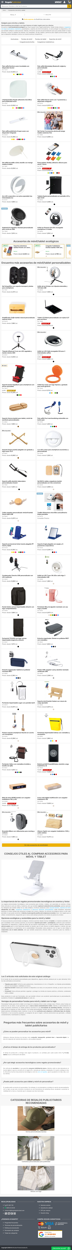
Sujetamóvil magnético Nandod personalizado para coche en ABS (17, 228)
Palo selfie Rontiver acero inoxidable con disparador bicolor (15, 67)
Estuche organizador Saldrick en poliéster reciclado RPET (16, 670)
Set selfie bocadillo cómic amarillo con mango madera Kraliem (17, 163)
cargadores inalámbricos (23, 909)
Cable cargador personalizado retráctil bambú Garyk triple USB (17, 513)
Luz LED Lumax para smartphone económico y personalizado (53, 450)
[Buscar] (69, 6)
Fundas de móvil (26, 39)
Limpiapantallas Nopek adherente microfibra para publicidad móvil (17, 100)
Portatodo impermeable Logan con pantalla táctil (18, 703)
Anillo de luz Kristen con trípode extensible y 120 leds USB (52, 287)
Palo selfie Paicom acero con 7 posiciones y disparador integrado (52, 100)
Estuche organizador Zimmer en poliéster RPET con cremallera (53, 639)
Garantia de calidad (47, 1208)
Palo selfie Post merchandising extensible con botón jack (52, 419)
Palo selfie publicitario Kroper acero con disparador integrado (15, 132)
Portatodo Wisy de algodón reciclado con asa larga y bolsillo (52, 607)
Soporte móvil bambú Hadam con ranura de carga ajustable (51, 702)
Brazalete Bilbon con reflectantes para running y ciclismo (18, 832)
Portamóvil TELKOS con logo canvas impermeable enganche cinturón (14, 639)
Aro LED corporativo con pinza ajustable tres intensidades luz (17, 197)
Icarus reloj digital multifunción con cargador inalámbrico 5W (52, 798)
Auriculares (14, 39)
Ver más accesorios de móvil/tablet (36, 845)
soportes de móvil (65, 907)
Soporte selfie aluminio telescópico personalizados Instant (14, 482)
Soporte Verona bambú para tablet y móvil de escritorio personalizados (17, 419)
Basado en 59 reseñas (50, 1236)
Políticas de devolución (12, 1228)
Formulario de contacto (12, 1230)
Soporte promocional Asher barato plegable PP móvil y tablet (17, 544)
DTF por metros (45, 1210)
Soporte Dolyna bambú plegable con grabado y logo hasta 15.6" (18, 450)
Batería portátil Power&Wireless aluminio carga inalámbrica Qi (53, 765)
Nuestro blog (45, 1213)
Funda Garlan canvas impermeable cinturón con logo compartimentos (18, 607)
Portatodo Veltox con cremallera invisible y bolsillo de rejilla (16, 765)
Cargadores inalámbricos (45, 42)
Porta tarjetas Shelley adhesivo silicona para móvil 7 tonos (52, 163)
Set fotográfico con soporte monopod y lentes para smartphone (17, 287)
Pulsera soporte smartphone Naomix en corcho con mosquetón (18, 733)
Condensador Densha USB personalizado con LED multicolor (17, 576)
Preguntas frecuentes (11, 1222)
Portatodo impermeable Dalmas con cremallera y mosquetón (53, 733)
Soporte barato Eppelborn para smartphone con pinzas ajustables (18, 385)
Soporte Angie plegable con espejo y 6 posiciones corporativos (50, 544)
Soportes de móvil (55, 39)
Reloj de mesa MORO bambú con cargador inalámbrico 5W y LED (16, 798)
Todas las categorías (11, 1233)
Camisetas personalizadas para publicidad (36, 1161)
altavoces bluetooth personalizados (43, 909)
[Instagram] (15, 1213)
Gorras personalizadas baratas (36, 1132)
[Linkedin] (9, 1213)
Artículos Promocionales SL (20, 1247)
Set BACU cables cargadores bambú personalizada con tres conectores (49, 482)
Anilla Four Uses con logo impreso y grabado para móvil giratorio (52, 385)
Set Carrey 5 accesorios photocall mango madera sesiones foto (51, 132)
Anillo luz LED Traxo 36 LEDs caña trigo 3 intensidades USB (51, 576)
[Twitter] (6, 1213)
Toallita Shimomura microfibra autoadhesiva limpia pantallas (52, 513)
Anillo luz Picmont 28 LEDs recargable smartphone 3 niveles (50, 228)
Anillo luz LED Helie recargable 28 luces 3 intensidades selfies (51, 352)
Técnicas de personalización (13, 1225)
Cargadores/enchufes (27, 42)
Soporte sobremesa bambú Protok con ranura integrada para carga (22, 247)
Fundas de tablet (40, 39)
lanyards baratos (54, 907)
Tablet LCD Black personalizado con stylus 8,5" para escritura (53, 318)
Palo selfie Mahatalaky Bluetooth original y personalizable (51, 67)
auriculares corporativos (15, 29)
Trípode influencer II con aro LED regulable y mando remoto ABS (17, 352)
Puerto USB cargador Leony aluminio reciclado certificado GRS (53, 670)
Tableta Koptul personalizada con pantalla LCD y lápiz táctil (53, 197)
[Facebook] (12, 1213)
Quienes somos (45, 1205)
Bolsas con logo (36, 1191)
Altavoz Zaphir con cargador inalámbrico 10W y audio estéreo (53, 832)
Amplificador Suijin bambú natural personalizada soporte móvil (18, 318)
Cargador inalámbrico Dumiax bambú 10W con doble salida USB (54, 247)
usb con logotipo (42, 1072)
